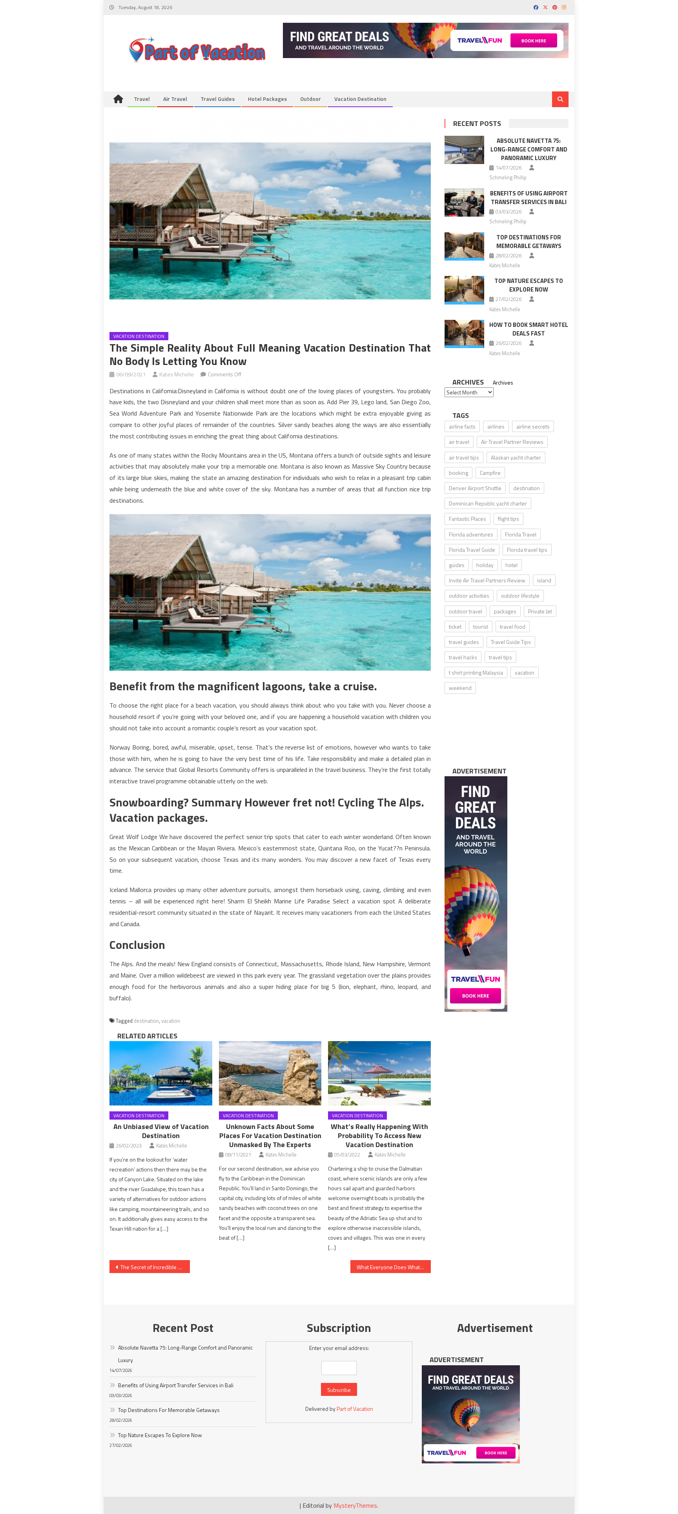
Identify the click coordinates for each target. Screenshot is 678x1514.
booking (458, 473)
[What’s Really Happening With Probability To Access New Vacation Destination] (379, 1073)
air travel (459, 442)
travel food (512, 626)
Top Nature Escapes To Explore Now (528, 285)
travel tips (500, 657)
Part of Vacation (355, 1409)
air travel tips (464, 457)
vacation (170, 1021)
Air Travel (175, 99)
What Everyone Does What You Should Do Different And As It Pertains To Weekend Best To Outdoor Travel (394, 1267)
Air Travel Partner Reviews (512, 442)
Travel (142, 99)
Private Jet (540, 611)
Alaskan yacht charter (516, 457)
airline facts (462, 426)
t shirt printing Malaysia (476, 672)
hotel (511, 565)
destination (146, 1021)
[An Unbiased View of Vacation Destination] (160, 1073)
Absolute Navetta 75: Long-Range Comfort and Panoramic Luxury (528, 149)
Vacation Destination (360, 99)
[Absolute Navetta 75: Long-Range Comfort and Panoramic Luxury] (464, 150)
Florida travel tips (527, 549)
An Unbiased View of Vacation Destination (161, 1131)
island (544, 580)
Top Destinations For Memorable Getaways (528, 241)
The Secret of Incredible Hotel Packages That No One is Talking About (155, 1267)
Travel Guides (217, 99)
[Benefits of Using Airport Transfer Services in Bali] (464, 202)
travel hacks (463, 657)
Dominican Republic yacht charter (488, 503)
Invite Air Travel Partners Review (487, 580)
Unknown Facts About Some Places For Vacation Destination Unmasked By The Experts (270, 1135)
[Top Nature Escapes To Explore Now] (464, 290)
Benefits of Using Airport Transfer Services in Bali (529, 197)
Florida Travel (520, 534)
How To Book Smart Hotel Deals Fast (528, 329)
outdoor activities (469, 595)
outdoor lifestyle (520, 595)
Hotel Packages (267, 99)
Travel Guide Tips (511, 642)
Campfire (490, 473)
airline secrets (533, 426)
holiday (485, 565)
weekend (460, 688)
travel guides (464, 642)
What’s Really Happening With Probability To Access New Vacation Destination (379, 1135)
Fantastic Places (467, 518)
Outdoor (310, 99)
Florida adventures (471, 534)
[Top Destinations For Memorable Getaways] (464, 246)
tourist (480, 626)
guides (457, 565)
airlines (496, 426)
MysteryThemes (355, 1505)
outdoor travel (465, 611)
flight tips (508, 518)
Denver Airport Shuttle (475, 488)
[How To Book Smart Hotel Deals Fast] (464, 334)
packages (505, 611)
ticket (455, 626)
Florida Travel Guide (472, 549)
